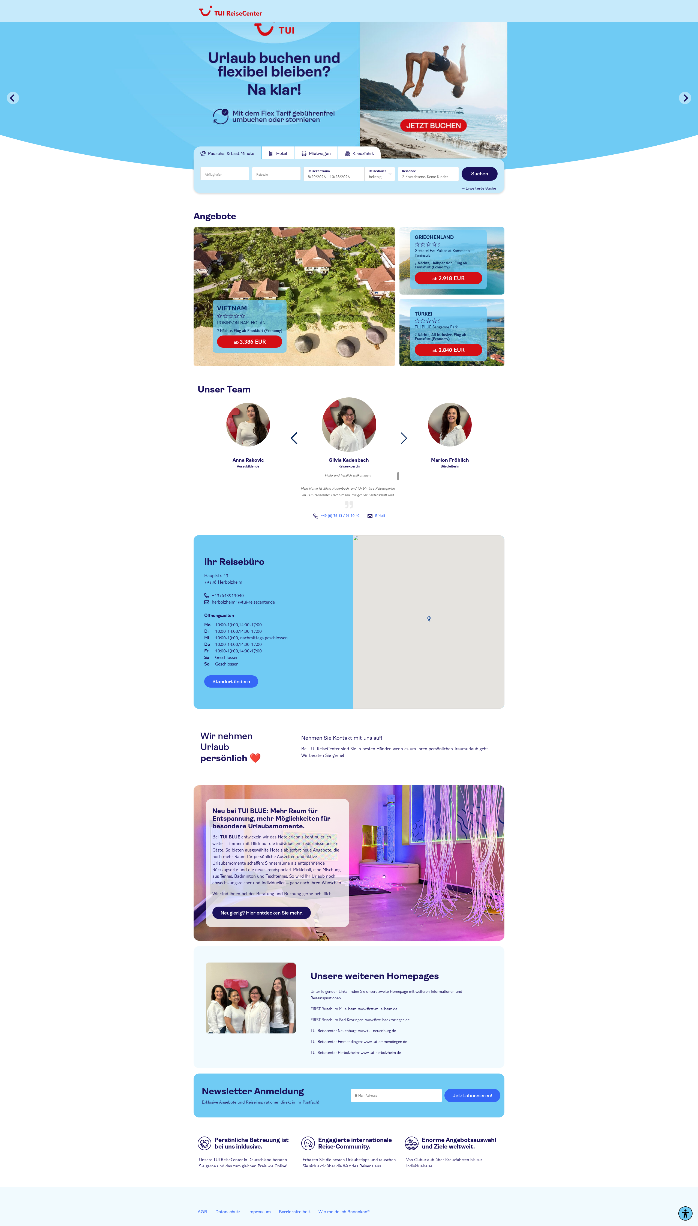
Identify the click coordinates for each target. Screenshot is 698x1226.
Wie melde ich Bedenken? (344, 1211)
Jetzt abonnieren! (472, 1095)
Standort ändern (231, 681)
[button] (294, 438)
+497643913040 (228, 595)
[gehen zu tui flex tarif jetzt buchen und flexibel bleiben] (349, 98)
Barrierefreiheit (294, 1211)
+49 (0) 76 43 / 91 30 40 (340, 515)
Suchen (479, 173)
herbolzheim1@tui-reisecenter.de (243, 602)
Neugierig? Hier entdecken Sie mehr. (262, 913)
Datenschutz (227, 1211)
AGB (202, 1211)
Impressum (259, 1211)
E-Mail (380, 515)
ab (250, 341)
